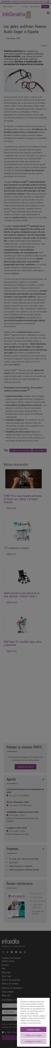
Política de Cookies (33, 1035)
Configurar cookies (33, 1041)
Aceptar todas (33, 1029)
